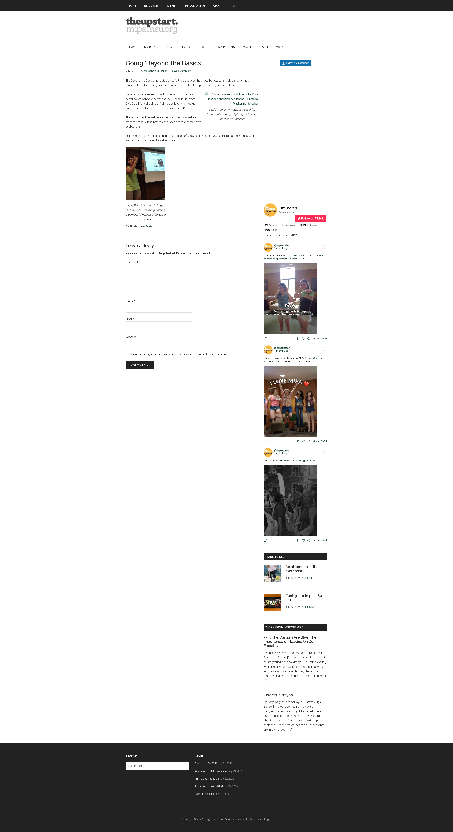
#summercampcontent (275, 259)
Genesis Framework (236, 819)
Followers (309, 225)
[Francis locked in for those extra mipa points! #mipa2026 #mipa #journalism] (295, 100)
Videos (271, 225)
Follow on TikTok (312, 218)
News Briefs (145, 226)
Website (131, 336)
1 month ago (281, 248)
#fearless (310, 461)
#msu (278, 361)
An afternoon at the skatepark (211, 771)
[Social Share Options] (267, 130)
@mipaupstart (287, 212)
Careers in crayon (278, 695)
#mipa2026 (295, 255)
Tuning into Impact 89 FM (209, 786)
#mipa (304, 255)
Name (130, 301)
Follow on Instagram (297, 63)
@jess (311, 361)
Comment (133, 262)
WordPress (256, 819)
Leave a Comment (181, 71)
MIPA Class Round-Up (207, 778)
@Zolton (293, 259)
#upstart (323, 255)
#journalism (313, 255)
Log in (267, 819)
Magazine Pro (212, 819)
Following (289, 225)
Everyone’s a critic (204, 793)
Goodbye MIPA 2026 (206, 763)
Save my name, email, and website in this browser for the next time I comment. (179, 354)
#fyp (303, 461)
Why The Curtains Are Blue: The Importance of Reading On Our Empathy (290, 641)
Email (130, 319)
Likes (271, 230)
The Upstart (288, 208)
